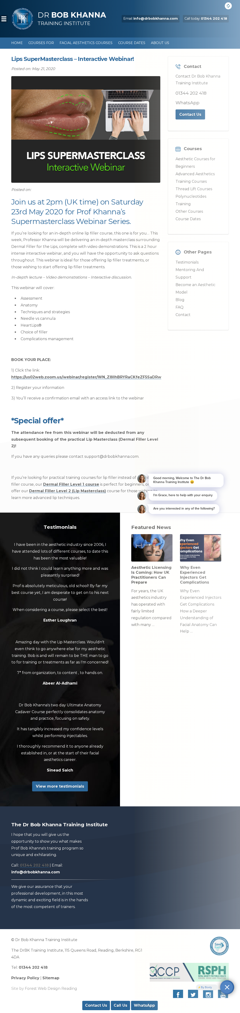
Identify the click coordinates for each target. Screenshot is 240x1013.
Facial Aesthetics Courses (86, 43)
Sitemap (50, 978)
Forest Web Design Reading (51, 988)
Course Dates (131, 43)
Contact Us (96, 1005)
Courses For (41, 43)
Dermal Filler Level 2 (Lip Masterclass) (67, 491)
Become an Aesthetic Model (39, 54)
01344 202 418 (34, 865)
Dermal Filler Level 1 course (71, 484)
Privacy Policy (25, 978)
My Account (123, 54)
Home (17, 43)
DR (72, 18)
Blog (79, 54)
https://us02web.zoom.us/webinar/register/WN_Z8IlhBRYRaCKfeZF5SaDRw (86, 377)
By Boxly (206, 987)
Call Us (120, 1005)
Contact (98, 54)
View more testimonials (60, 786)
